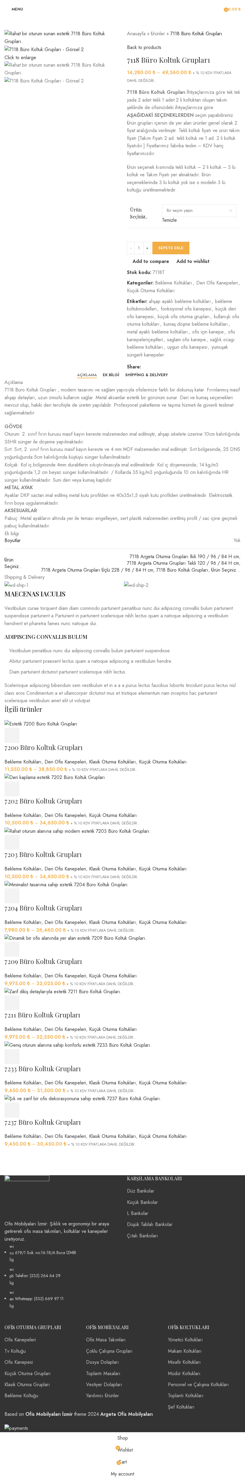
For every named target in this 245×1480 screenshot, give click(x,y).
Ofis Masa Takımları (106, 1339)
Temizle (169, 220)
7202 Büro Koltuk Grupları (43, 800)
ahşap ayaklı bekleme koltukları (180, 301)
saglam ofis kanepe (186, 339)
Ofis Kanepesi (18, 1362)
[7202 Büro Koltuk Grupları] (54, 777)
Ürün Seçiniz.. (139, 212)
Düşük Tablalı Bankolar (149, 1224)
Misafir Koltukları (184, 1362)
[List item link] (61, 1276)
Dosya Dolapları (102, 1362)
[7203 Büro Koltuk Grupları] (77, 830)
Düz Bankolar (140, 1190)
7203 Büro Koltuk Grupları (43, 854)
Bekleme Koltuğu (21, 1395)
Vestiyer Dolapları (104, 1384)
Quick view (28, 735)
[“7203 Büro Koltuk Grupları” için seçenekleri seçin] (11, 842)
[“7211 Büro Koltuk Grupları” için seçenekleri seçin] (11, 1002)
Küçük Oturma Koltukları (151, 290)
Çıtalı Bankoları (142, 1235)
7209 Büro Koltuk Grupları (43, 961)
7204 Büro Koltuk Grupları (43, 907)
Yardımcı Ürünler (102, 1395)
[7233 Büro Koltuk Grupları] (78, 1044)
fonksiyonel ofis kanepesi (186, 308)
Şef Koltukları (181, 1407)
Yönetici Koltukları (185, 1339)
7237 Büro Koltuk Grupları (42, 1122)
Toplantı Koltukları (185, 1395)
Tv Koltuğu (15, 1351)
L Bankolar (137, 1213)
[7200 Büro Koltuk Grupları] (40, 723)
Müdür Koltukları (184, 1373)
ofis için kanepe (208, 331)
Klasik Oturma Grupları (27, 1384)
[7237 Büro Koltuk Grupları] (82, 1098)
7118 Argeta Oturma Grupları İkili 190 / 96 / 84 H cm (184, 556)
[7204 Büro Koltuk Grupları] (66, 884)
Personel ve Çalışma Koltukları (198, 1384)
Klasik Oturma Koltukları (112, 761)
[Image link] (26, 1196)
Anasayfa (136, 33)
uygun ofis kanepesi (187, 347)
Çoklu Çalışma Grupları (109, 1351)
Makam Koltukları (185, 1351)
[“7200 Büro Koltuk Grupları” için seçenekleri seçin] (11, 735)
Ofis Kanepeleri (20, 1339)
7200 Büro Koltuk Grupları (43, 747)
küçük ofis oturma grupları (184, 316)
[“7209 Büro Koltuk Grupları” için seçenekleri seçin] (11, 949)
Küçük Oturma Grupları (27, 1373)
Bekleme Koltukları (173, 282)
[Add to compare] (44, 735)
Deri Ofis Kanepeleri (217, 282)
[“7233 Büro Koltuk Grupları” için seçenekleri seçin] (11, 1056)
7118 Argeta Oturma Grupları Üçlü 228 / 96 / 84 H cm (97, 570)
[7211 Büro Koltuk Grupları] (63, 991)
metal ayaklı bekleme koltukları (157, 331)
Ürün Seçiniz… (226, 570)
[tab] (87, 375)
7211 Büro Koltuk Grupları (42, 1014)
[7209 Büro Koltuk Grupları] (75, 937)
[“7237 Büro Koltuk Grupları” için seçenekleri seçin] (11, 1110)
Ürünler (158, 33)
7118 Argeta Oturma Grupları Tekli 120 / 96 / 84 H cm (183, 563)
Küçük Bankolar (142, 1202)
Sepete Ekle (170, 248)
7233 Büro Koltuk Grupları (42, 1068)
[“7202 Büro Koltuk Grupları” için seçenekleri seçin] (11, 788)
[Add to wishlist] (61, 735)
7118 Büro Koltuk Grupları (182, 570)
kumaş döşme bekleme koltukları (196, 324)
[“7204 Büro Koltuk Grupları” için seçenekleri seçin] (11, 895)
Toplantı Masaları (103, 1373)
